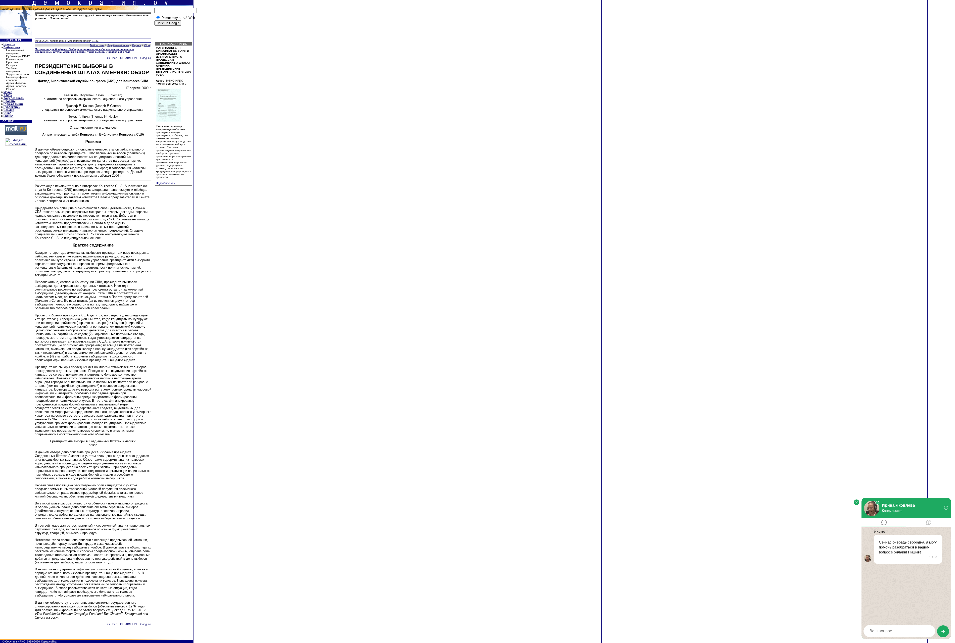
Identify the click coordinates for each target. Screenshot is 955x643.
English (8, 115)
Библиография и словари (16, 79)
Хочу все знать (13, 98)
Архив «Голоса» (16, 83)
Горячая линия (13, 103)
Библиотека (11, 47)
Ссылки (8, 109)
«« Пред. (112, 57)
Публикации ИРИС (18, 56)
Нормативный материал (15, 52)
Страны (136, 45)
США (147, 45)
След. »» (145, 57)
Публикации (11, 106)
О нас (7, 112)
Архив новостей (16, 86)
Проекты (9, 100)
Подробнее (165, 183)
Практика (12, 62)
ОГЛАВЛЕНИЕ (129, 57)
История (11, 65)
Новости (9, 44)
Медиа (7, 92)
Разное (10, 89)
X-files (7, 95)
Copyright (11, 641)
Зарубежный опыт (17, 74)
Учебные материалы (13, 70)
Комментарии (14, 59)
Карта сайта (48, 641)
